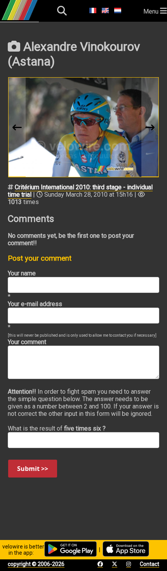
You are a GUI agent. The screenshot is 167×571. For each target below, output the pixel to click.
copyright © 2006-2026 (36, 564)
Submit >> (32, 468)
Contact (149, 564)
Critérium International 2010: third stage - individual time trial (80, 190)
